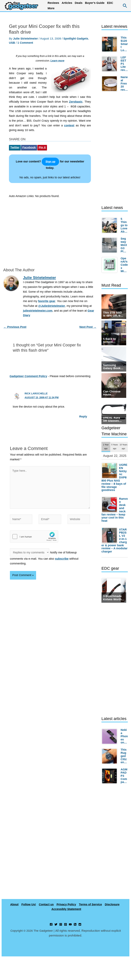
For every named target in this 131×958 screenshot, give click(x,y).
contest (69, 125)
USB (12, 42)
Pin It (42, 147)
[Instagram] (60, 924)
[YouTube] (70, 924)
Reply (83, 416)
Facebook (29, 147)
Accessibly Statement (66, 909)
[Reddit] (79, 924)
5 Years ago (114, 446)
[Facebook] (51, 924)
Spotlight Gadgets (75, 38)
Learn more (57, 60)
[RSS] (75, 924)
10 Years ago (123, 446)
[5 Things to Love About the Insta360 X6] (110, 225)
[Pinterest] (65, 924)
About (14, 904)
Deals (78, 2)
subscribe (62, 558)
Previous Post (15, 327)
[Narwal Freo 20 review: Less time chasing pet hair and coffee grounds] (110, 84)
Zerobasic (76, 101)
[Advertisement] (50, 231)
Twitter (14, 147)
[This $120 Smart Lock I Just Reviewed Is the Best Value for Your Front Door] (110, 44)
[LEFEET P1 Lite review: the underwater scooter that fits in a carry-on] (110, 64)
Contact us (46, 904)
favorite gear (46, 301)
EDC (110, 2)
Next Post (87, 327)
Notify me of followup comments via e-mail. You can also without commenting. (44, 558)
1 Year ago (106, 446)
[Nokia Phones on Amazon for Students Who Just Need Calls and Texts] (110, 736)
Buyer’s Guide (94, 2)
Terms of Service (90, 904)
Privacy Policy (66, 904)
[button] (125, 5)
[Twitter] (55, 924)
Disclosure (112, 904)
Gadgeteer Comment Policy (28, 376)
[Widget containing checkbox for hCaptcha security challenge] (34, 536)
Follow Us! (28, 904)
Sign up (50, 161)
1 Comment (25, 42)
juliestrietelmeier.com (37, 310)
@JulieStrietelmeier (51, 305)
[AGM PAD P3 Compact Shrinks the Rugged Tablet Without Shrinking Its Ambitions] (110, 776)
